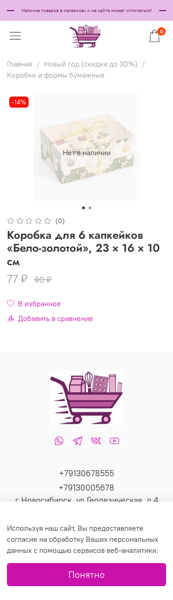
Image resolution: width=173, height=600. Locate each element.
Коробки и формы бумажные (56, 74)
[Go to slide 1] (83, 207)
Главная (19, 63)
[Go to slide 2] (90, 207)
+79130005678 (86, 487)
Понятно (86, 574)
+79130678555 (86, 473)
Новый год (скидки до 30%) (90, 63)
